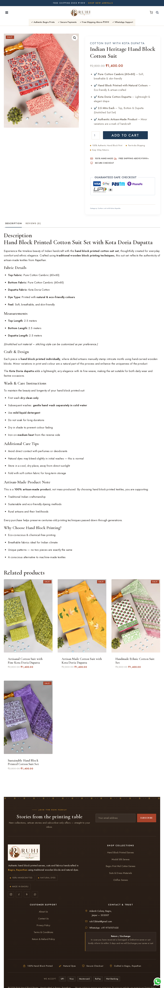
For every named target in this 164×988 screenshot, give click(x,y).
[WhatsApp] (35, 894)
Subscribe (146, 817)
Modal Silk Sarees (121, 859)
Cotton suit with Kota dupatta (117, 43)
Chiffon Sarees (120, 880)
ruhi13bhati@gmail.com (100, 921)
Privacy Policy (43, 925)
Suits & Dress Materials (120, 873)
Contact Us (43, 918)
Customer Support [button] (43, 905)
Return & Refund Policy (43, 939)
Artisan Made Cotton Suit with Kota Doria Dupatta (82, 660)
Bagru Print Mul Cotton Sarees (120, 866)
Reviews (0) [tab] (33, 223)
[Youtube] (27, 894)
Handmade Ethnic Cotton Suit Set (135, 660)
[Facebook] (19, 894)
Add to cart (125, 135)
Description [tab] (13, 223)
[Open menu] (7, 12)
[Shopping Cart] (151, 12)
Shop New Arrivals (100, 3)
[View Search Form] (157, 12)
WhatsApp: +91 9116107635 (104, 927)
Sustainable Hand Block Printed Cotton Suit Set (23, 762)
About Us (43, 911)
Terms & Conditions (43, 932)
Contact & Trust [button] (120, 905)
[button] (75, 38)
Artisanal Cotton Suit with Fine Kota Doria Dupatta (25, 660)
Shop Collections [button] (120, 845)
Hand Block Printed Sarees (120, 852)
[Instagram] (11, 894)
